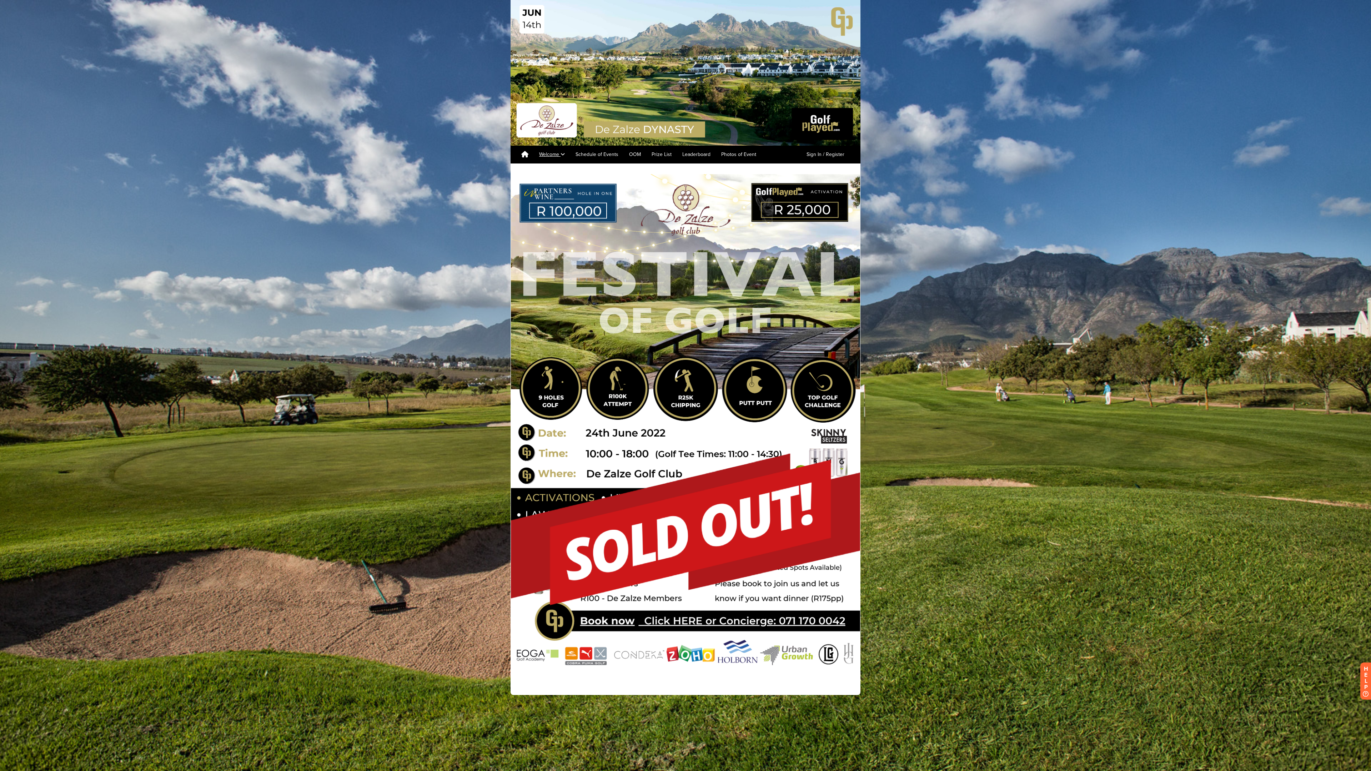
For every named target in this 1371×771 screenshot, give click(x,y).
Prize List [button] (662, 154)
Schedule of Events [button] (597, 154)
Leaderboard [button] (696, 154)
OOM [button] (635, 154)
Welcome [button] (550, 154)
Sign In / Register (825, 154)
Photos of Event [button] (738, 154)
